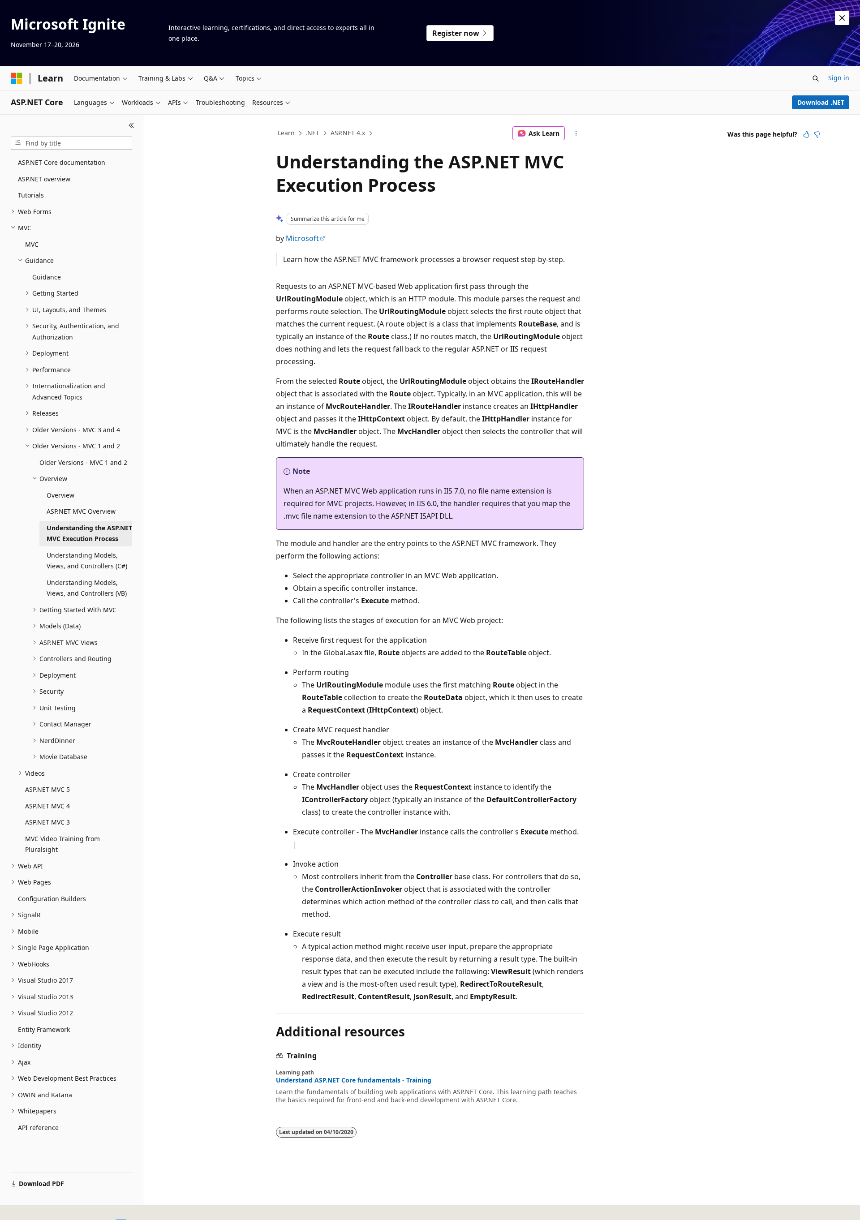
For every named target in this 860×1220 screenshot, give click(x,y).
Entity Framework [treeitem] (44, 1029)
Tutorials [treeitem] (31, 195)
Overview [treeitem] (60, 495)
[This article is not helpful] (817, 134)
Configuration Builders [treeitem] (52, 898)
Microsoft (302, 238)
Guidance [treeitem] (46, 277)
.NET (312, 133)
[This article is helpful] (806, 134)
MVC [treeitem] (32, 244)
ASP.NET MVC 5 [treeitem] (47, 789)
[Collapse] (131, 125)
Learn (286, 133)
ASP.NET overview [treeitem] (44, 179)
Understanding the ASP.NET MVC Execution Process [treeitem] (89, 533)
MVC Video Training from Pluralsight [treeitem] (62, 844)
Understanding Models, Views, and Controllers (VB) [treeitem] (87, 588)
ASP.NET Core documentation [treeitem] (61, 162)
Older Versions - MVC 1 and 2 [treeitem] (83, 462)
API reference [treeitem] (38, 1127)
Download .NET (820, 102)
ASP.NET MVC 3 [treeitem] (47, 822)
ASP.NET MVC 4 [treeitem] (47, 806)
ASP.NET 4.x (348, 133)
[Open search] (816, 78)
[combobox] (71, 143)
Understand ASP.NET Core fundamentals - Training (353, 1080)
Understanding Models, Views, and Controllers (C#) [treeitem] (87, 561)
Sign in (838, 77)
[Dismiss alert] (842, 18)
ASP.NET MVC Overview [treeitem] (81, 511)
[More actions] (576, 133)
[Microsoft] (16, 78)
